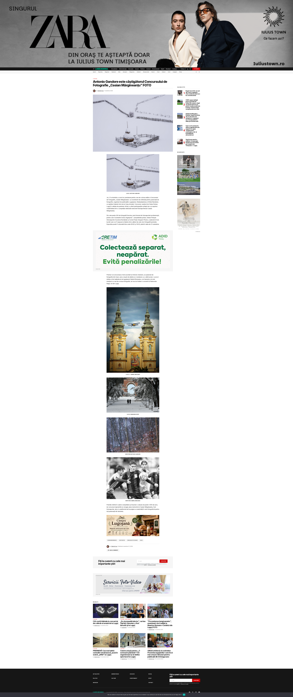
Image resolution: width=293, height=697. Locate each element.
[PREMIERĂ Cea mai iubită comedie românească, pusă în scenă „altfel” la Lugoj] (105, 640)
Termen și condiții (152, 564)
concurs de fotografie (132, 540)
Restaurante (146, 72)
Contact (150, 682)
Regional (107, 72)
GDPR (145, 564)
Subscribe (163, 561)
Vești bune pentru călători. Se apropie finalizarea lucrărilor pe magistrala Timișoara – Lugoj (192, 142)
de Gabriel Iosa (182, 166)
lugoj (141, 540)
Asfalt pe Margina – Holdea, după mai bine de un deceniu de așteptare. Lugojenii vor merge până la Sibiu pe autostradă (193, 117)
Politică (95, 678)
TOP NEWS (196, 68)
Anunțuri (125, 72)
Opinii (94, 72)
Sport (150, 678)
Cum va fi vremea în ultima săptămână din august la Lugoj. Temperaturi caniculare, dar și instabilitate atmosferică (193, 130)
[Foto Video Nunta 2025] (133, 584)
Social (180, 159)
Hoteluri (139, 72)
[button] (94, 69)
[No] (291, 694)
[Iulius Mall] (146, 33)
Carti (169, 72)
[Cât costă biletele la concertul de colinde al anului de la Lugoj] (105, 611)
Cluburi (163, 72)
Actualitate (182, 184)
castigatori (122, 540)
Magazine (132, 72)
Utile (119, 72)
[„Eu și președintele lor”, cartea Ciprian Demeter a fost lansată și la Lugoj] (133, 611)
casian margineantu (112, 540)
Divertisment (128, 619)
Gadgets (175, 72)
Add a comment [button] (114, 550)
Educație (132, 674)
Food (158, 72)
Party (180, 72)
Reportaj (100, 72)
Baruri (153, 72)
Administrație (115, 674)
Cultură (95, 78)
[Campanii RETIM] (133, 250)
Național (114, 72)
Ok (184, 694)
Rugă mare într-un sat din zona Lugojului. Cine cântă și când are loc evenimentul (193, 93)
